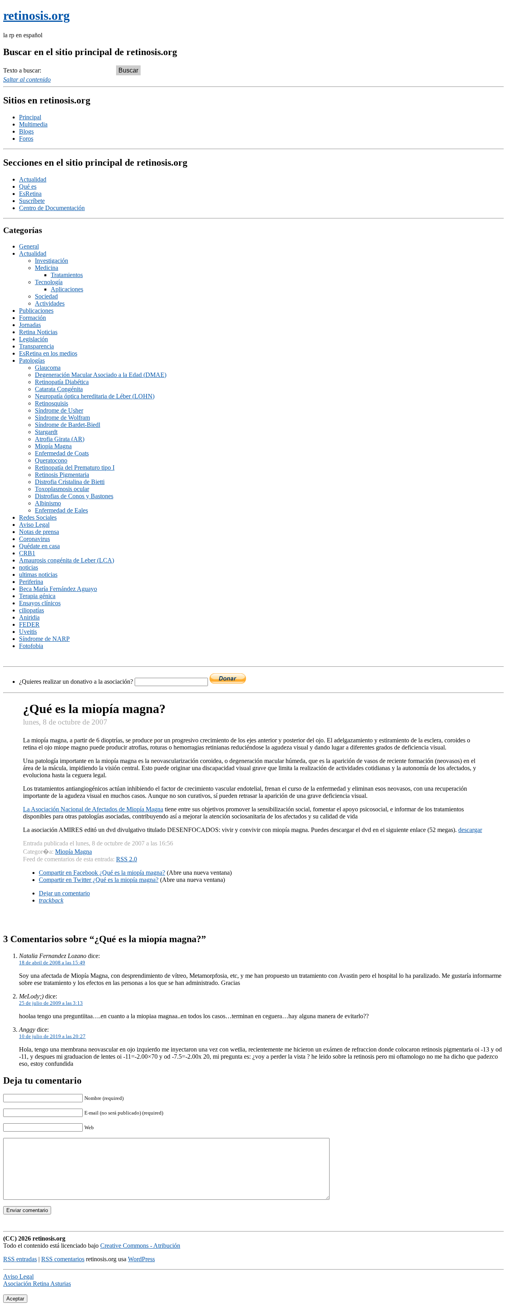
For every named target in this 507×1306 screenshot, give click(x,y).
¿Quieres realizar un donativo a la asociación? (77, 681)
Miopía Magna (53, 446)
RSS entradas (20, 1259)
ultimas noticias (38, 574)
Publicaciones (36, 310)
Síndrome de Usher (59, 410)
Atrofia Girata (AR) (59, 439)
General (29, 246)
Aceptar (15, 1299)
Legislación (33, 339)
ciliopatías (31, 610)
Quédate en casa (39, 546)
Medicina (46, 267)
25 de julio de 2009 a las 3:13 (51, 1003)
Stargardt (46, 431)
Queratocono (51, 460)
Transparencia (36, 346)
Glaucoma (48, 367)
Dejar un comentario (64, 893)
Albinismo (48, 503)
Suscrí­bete (32, 200)
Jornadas (30, 324)
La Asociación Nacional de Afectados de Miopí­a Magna (93, 809)
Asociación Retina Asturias (37, 1283)
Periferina (31, 581)
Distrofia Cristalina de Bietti (70, 481)
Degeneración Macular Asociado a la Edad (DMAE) (100, 374)
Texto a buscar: (22, 70)
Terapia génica (37, 596)
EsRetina (30, 193)
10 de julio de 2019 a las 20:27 (52, 1036)
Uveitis (28, 631)
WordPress (141, 1259)
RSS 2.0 (126, 859)
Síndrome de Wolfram (62, 417)
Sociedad (46, 296)
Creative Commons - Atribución (140, 1245)
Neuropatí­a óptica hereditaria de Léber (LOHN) (94, 396)
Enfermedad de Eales (61, 510)
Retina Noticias (38, 332)
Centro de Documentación (52, 208)
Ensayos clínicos (40, 603)
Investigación (51, 260)
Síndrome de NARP (44, 638)
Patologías (32, 360)
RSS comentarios (62, 1259)
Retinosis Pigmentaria (62, 474)
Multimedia (33, 124)
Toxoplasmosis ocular (62, 489)
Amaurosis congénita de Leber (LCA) (66, 560)
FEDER (29, 624)
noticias (28, 567)
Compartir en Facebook (102, 872)
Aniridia (29, 617)
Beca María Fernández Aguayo (58, 588)
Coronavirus (34, 538)
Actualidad (32, 179)
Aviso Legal (34, 524)
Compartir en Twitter (98, 879)
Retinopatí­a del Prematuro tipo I (74, 467)
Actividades (50, 303)
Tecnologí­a (49, 282)
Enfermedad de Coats (62, 453)
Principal (30, 117)
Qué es (27, 186)
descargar (470, 829)
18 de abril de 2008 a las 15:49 (52, 963)
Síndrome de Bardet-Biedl (67, 424)
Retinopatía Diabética (62, 382)
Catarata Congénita (59, 389)
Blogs (26, 131)
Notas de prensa (39, 531)
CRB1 (27, 553)
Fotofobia (31, 645)
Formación (32, 317)
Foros (26, 138)
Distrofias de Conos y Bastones (74, 496)
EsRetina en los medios (48, 353)
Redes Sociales (38, 517)
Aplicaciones (67, 289)
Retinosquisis (51, 403)
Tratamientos (67, 275)
